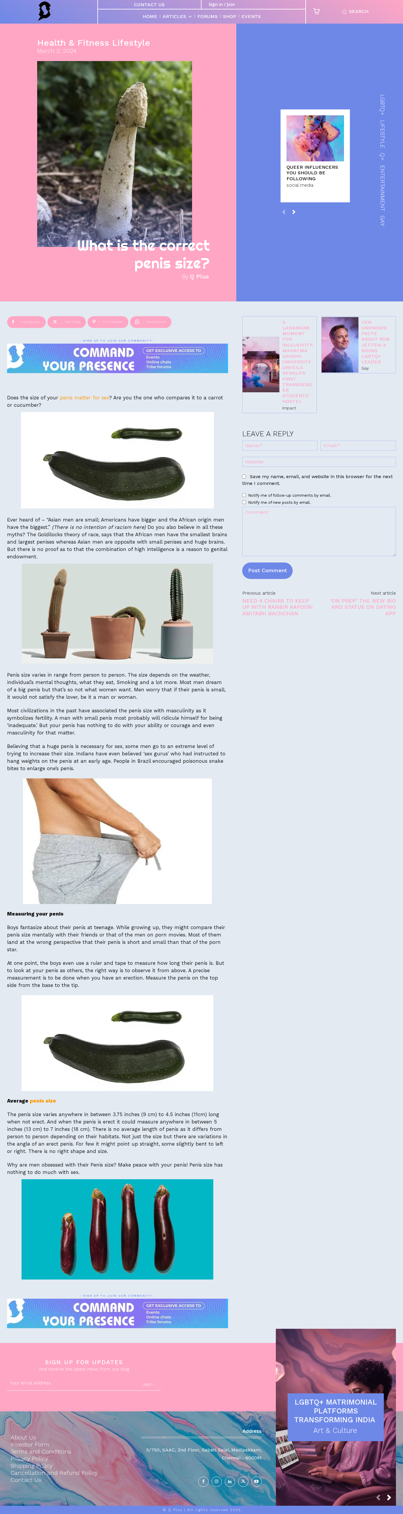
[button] (354, 12)
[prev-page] (284, 212)
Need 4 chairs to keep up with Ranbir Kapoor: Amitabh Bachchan (277, 607)
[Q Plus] (45, 11)
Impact (289, 408)
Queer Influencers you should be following (312, 172)
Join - (148, 1384)
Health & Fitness (73, 42)
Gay (365, 368)
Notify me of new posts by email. (279, 502)
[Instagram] (217, 1482)
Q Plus (199, 276)
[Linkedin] (230, 1482)
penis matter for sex (83, 398)
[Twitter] (243, 1482)
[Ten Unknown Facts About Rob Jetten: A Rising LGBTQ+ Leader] (340, 345)
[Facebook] (203, 1482)
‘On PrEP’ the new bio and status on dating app (363, 607)
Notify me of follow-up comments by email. (289, 495)
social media (299, 185)
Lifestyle (131, 42)
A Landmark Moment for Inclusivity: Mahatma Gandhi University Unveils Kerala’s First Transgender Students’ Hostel (297, 361)
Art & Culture (335, 1430)
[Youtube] (256, 1482)
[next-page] (293, 212)
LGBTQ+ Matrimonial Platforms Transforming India (336, 1411)
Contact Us (149, 4)
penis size (43, 1101)
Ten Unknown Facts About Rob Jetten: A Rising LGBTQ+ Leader (375, 342)
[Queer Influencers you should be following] (315, 138)
